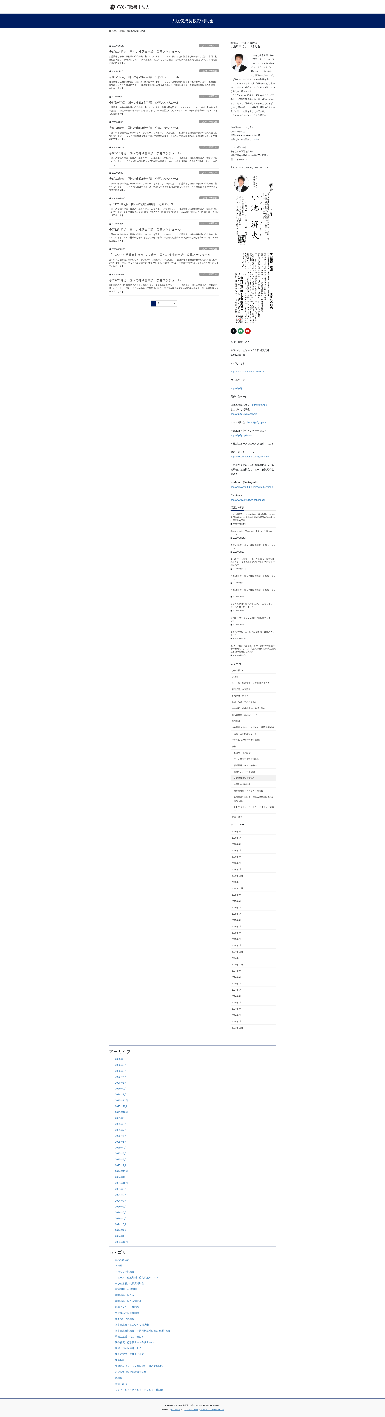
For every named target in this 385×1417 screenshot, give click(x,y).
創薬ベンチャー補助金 (244, 772)
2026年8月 (237, 831)
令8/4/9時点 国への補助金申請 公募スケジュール (144, 127)
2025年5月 (237, 920)
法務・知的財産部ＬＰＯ (245, 734)
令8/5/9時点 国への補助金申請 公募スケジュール (144, 102)
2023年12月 (237, 1028)
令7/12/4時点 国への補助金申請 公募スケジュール (145, 229)
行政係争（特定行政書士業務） (246, 740)
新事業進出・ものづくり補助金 (248, 790)
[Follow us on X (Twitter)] (234, 331)
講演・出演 (237, 817)
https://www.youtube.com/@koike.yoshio (252, 487)
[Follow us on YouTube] (248, 331)
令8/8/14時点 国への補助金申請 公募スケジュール (145, 51)
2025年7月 (237, 907)
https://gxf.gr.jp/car (256, 422)
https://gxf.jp (237, 388)
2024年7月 (237, 983)
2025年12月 (237, 876)
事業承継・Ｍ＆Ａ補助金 (245, 765)
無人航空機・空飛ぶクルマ (244, 714)
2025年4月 (237, 926)
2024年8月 (237, 977)
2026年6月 (237, 838)
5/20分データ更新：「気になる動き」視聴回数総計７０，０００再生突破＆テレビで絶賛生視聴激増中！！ (253, 562)
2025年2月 (237, 939)
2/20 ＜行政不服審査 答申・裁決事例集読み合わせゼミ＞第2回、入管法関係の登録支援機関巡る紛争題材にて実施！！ (253, 649)
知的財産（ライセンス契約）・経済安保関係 (253, 727)
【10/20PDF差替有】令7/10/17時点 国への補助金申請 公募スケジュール (160, 254)
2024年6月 (237, 990)
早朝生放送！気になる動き (244, 702)
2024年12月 (237, 952)
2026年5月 (237, 844)
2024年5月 (237, 996)
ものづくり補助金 (209, 45)
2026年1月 (237, 869)
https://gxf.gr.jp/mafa (241, 435)
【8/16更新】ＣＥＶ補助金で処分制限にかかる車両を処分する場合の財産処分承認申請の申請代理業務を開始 (253, 517)
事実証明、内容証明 (241, 689)
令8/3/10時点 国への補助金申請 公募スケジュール (145, 153)
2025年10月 (237, 888)
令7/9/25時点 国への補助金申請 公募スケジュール (145, 280)
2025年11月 (237, 882)
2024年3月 (237, 1009)
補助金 (235, 746)
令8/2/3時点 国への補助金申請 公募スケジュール (144, 178)
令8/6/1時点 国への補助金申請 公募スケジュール (144, 77)
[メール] (241, 331)
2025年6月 (237, 914)
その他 (235, 677)
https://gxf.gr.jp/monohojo (244, 414)
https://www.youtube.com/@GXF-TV (250, 456)
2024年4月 (237, 1002)
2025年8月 (237, 901)
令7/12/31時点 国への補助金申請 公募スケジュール (145, 204)
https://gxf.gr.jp (259, 405)
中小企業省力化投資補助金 (246, 759)
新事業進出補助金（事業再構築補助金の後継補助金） (254, 799)
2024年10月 (237, 964)
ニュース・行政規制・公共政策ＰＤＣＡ (251, 683)
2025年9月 (237, 895)
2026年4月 (237, 850)
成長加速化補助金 (242, 784)
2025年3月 (237, 933)
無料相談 (236, 721)
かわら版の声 (238, 670)
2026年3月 (237, 857)
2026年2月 (237, 863)
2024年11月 (237, 958)
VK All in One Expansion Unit (212, 1410)
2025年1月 (237, 945)
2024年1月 (237, 1021)
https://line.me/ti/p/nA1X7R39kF (247, 371)
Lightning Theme (191, 1410)
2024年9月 (237, 971)
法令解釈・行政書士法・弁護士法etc (249, 708)
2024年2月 (237, 1015)
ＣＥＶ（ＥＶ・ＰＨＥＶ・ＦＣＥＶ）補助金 (254, 809)
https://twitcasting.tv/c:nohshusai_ (248, 500)
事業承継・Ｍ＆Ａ (240, 696)
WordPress (175, 1410)
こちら (255, 139)
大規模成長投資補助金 (244, 778)
